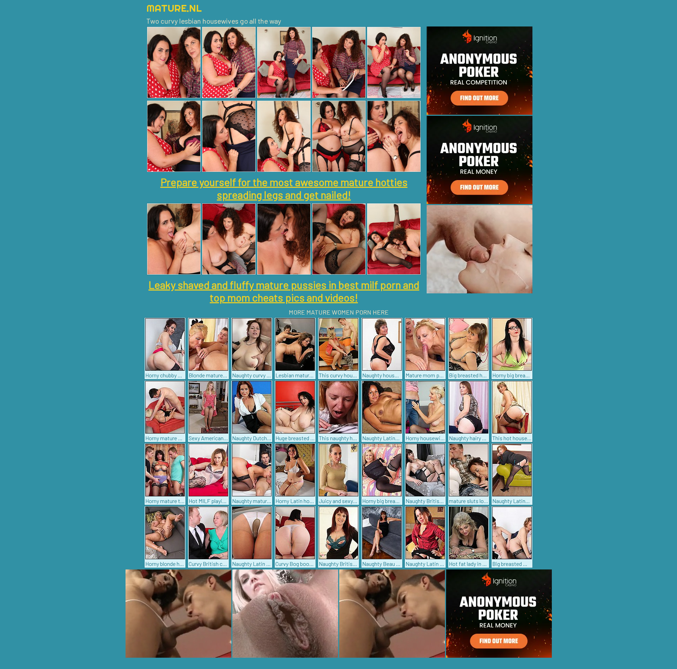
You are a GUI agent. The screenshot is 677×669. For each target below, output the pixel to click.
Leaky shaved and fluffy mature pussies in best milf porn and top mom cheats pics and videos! (283, 291)
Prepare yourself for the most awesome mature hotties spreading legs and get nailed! (284, 188)
